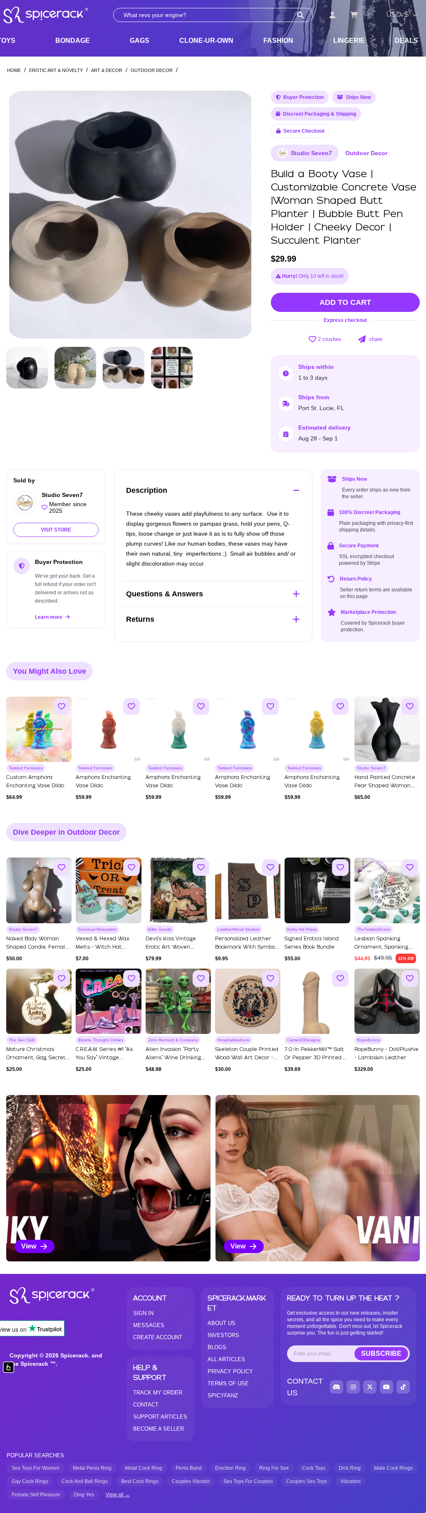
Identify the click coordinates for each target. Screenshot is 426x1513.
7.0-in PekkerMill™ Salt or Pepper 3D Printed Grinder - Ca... (314, 1057)
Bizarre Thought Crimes (100, 1040)
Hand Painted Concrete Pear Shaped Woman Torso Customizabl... (384, 785)
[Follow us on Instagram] (353, 1387)
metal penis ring (92, 1468)
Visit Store (56, 530)
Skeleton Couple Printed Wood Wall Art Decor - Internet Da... (246, 1057)
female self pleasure (36, 1495)
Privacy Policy (230, 1371)
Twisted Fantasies (26, 768)
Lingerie (349, 40)
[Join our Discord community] (336, 1387)
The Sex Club (22, 1040)
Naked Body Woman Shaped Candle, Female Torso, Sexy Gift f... (37, 947)
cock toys (313, 1468)
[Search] (300, 15)
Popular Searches (35, 1455)
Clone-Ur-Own (206, 40)
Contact (146, 1405)
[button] (240, 215)
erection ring (230, 1468)
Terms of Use (228, 1383)
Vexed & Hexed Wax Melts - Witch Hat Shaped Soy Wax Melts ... (108, 947)
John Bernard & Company (173, 1040)
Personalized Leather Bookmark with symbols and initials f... (247, 947)
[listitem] (108, 1178)
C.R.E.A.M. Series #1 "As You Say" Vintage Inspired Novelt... (104, 1057)
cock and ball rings (85, 1481)
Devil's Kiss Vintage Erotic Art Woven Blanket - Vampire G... (173, 947)
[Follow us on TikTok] (403, 1387)
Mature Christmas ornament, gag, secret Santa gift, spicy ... (36, 1057)
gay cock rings (30, 1481)
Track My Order (157, 1392)
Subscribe (381, 1353)
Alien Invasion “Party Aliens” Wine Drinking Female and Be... (173, 1057)
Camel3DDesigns (303, 1040)
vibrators (350, 1481)
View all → (118, 1495)
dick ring (350, 1468)
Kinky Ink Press (302, 929)
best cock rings (140, 1481)
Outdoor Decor (152, 70)
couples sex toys (306, 1481)
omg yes (84, 1495)
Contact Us (305, 1387)
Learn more (49, 617)
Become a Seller (158, 1429)
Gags (139, 40)
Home (14, 70)
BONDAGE (72, 40)
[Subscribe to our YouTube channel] (386, 1387)
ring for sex (274, 1468)
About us (221, 1323)
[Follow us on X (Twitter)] (369, 1387)
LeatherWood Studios (239, 929)
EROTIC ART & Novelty (56, 70)
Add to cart (345, 302)
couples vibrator (191, 1481)
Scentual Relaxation (97, 929)
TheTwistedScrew (373, 929)
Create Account (157, 1337)
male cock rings (393, 1468)
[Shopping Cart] (354, 15)
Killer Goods (159, 929)
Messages (148, 1325)
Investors (223, 1335)
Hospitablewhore (234, 1040)
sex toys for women (35, 1468)
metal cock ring (143, 1468)
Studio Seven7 (311, 153)
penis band (189, 1468)
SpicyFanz (223, 1395)
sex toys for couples (248, 1481)
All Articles (226, 1359)
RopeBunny (368, 1040)
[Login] (332, 15)
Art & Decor (106, 70)
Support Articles (160, 1417)
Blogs (217, 1347)
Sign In (143, 1313)
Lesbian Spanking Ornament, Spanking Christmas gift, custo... (383, 947)
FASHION (278, 40)
